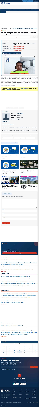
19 (14, 350)
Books (25, 0)
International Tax (14, 397)
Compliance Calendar (27, 396)
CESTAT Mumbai (19, 50)
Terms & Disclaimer (35, 402)
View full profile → (5, 121)
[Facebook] (2, 395)
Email (3, 213)
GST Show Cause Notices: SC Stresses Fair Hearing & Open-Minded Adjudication (16, 266)
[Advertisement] (19, 21)
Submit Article (34, 393)
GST (12, 393)
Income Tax (13, 391)
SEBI (19, 393)
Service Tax (5, 28)
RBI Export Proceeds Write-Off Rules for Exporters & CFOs (12, 264)
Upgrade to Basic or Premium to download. (12, 53)
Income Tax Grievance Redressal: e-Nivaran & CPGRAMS (12, 259)
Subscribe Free (34, 367)
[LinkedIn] (9, 395)
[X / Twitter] (4, 395)
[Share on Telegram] (37, 37)
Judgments (27, 394)
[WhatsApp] (4, 397)
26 (14, 352)
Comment (4, 198)
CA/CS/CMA (20, 397)
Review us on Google (31, 138)
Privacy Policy (29, 402)
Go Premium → (19, 253)
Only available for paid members (18, 46)
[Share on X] (30, 37)
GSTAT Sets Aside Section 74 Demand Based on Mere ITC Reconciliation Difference (17, 269)
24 (3, 352)
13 (19, 348)
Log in (10, 55)
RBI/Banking (20, 394)
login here (8, 89)
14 (24, 348)
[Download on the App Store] (23, 384)
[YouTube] (7, 395)
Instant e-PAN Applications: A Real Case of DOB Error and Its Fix (13, 300)
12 (14, 348)
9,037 (19, 119)
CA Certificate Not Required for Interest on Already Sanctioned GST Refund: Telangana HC (18, 278)
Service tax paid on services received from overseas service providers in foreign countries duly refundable (19, 33)
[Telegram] (7, 397)
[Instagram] (2, 397)
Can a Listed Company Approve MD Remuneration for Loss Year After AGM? (15, 297)
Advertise (33, 394)
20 (19, 350)
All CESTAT (14, 50)
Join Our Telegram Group (20, 138)
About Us (33, 391)
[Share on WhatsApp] (35, 37)
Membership (34, 397)
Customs (13, 394)
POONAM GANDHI (5, 37)
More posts (3, 271)
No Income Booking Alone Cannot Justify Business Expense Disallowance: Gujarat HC (17, 281)
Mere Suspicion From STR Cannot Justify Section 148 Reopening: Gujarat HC (15, 285)
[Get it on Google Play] (16, 384)
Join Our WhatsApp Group (8, 138)
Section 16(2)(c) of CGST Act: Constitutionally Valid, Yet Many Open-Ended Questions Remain (19, 262)
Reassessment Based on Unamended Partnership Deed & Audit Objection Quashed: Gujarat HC (19, 283)
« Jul (2, 355)
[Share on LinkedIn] (33, 37)
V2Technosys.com (19, 402)
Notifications (27, 391)
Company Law (21, 391)
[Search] (38, 10)
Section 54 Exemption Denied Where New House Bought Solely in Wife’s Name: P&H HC (17, 293)
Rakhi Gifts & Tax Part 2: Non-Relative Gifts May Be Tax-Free (12, 302)
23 (35, 350)
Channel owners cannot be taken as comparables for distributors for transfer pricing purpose (16, 128)
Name (3, 209)
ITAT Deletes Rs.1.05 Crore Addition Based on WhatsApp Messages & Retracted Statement (18, 295)
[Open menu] (37, 3)
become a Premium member (22, 88)
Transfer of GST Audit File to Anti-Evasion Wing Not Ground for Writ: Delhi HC (15, 276)
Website (3, 217)
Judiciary (9, 28)
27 (19, 352)
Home (2, 28)
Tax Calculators (28, 398)
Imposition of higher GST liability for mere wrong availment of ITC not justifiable (16, 130)
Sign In (36, 0)
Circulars (27, 393)
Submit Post (31, 0)
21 (24, 350)
